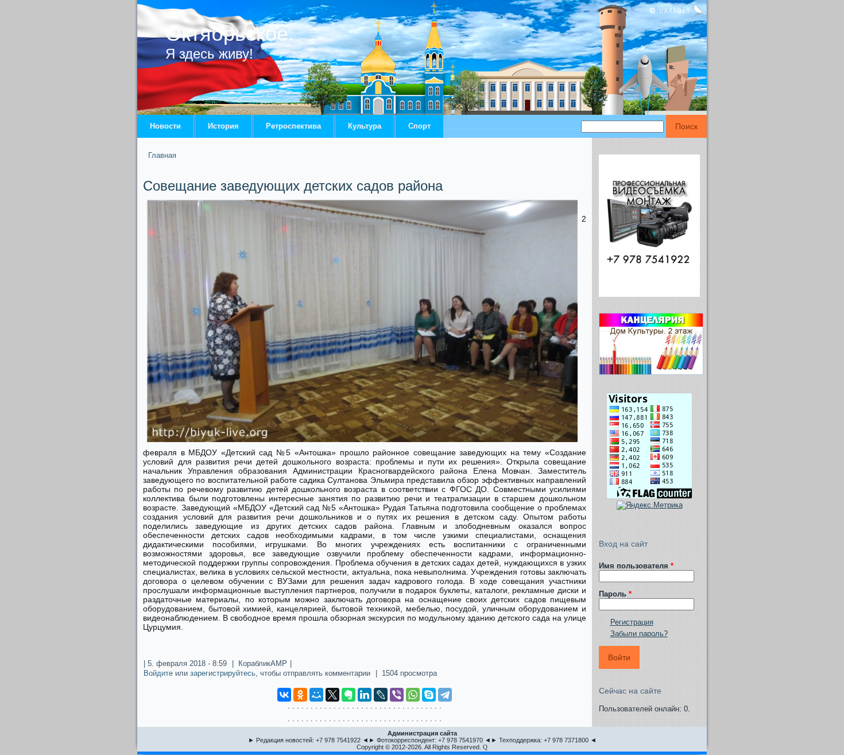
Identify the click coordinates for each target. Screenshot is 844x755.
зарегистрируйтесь (222, 673)
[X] (332, 695)
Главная (162, 155)
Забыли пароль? (639, 633)
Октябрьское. (229, 33)
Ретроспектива (293, 126)
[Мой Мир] (316, 695)
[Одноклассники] (300, 695)
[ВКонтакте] (284, 695)
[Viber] (397, 695)
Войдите (158, 673)
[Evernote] (348, 695)
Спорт (419, 126)
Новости (165, 126)
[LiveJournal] (381, 695)
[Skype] (429, 695)
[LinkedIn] (364, 695)
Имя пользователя (636, 566)
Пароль (615, 594)
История (223, 126)
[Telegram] (445, 695)
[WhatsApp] (413, 695)
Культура (364, 126)
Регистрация (631, 622)
